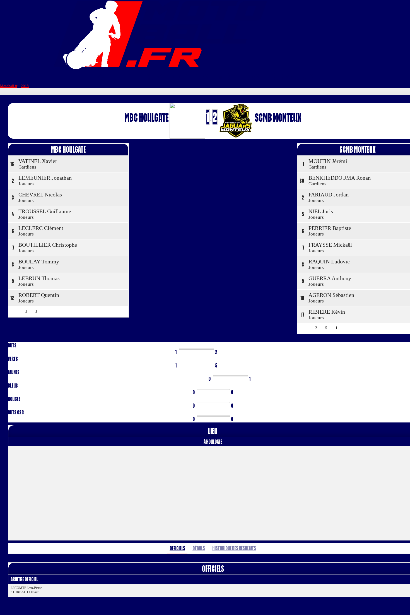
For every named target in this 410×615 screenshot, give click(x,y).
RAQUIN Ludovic (329, 261)
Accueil (106, 77)
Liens (253, 77)
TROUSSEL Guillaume (44, 211)
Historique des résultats (234, 548)
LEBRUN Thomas (39, 278)
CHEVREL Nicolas (40, 194)
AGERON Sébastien (331, 295)
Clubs (154, 77)
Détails (198, 548)
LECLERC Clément (40, 228)
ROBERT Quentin (38, 295)
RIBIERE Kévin (326, 312)
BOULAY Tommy (38, 261)
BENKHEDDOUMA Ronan (339, 178)
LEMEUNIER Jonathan (45, 178)
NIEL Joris (320, 211)
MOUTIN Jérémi (327, 161)
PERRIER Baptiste (329, 228)
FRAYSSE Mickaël (330, 245)
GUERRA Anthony (329, 278)
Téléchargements (291, 77)
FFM (131, 77)
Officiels (177, 548)
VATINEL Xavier (37, 161)
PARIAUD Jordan (328, 194)
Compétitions (190, 77)
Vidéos (227, 77)
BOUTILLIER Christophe (47, 245)
